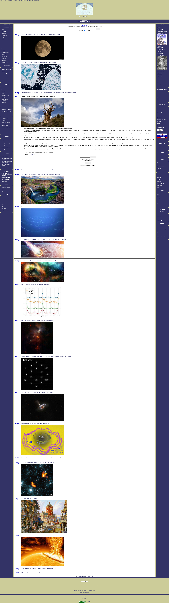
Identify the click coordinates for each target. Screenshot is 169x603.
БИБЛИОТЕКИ (162, 143)
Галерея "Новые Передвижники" (84, 592)
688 (89, 576)
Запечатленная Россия (6, 130)
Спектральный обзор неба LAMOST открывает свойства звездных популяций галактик (41, 260)
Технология (159, 121)
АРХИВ (6, 194)
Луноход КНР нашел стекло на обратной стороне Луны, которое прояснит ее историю (40, 34)
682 (78, 576)
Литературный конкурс (6, 177)
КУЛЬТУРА (7, 84)
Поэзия (3, 44)
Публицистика (4, 35)
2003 (2, 198)
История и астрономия (161, 49)
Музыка (3, 93)
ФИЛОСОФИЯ (7, 105)
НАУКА (162, 24)
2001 (2, 202)
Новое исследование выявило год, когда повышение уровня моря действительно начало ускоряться (43, 169)
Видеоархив (4, 102)
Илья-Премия (4, 181)
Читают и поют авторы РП (162, 155)
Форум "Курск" (4, 145)
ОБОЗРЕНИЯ (7, 65)
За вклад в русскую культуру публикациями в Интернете (7, 174)
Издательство (4, 58)
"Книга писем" (4, 74)
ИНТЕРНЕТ (162, 211)
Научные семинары (160, 86)
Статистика (90, 590)
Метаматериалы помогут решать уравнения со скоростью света (35, 423)
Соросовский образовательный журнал (161, 113)
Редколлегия (159, 177)
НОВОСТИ (162, 223)
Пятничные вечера (5, 156)
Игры (158, 164)
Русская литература (160, 127)
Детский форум (4, 149)
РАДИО (162, 152)
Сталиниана (4, 133)
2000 (2, 204)
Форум (3, 191)
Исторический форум (6, 147)
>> (94, 576)
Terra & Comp (33, 154)
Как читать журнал (160, 183)
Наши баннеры (159, 220)
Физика (158, 123)
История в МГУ (4, 120)
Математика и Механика (161, 119)
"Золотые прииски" (5, 78)
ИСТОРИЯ (7, 114)
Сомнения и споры (5, 52)
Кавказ (3, 39)
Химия (158, 125)
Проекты (158, 196)
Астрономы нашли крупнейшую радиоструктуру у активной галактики (37, 462)
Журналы (158, 199)
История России (5, 118)
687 (87, 576)
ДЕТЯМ (6, 184)
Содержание (7, 0)
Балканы (3, 41)
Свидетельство (83, 26)
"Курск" (3, 37)
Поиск (158, 194)
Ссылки (87, 590)
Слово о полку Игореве (6, 122)
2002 (2, 200)
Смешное (158, 170)
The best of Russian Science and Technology (162, 237)
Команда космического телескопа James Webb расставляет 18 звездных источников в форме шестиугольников (46, 356)
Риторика (3, 97)
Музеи (158, 162)
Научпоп (158, 149)
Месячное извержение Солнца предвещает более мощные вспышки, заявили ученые (40, 535)
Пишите (15, 0)
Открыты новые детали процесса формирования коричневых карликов (37, 320)
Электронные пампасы (6, 187)
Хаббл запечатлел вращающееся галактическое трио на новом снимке (37, 392)
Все (157, 227)
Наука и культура (160, 53)
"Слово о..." (4, 71)
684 (82, 576)
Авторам (158, 179)
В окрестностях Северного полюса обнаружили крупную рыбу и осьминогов (38, 62)
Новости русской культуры (7, 27)
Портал (1, 0)
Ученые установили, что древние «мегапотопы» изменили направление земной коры (40, 174)
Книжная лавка (4, 60)
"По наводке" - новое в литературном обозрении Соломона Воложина (37, 572)
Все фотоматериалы (5, 210)
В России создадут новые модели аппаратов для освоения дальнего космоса (38, 568)
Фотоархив (4, 208)
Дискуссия (36, 0)
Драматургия (4, 46)
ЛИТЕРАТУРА (7, 24)
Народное (159, 168)
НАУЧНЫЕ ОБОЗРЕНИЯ (162, 89)
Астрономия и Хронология (6, 127)
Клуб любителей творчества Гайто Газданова (7, 162)
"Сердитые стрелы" (5, 80)
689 (91, 576)
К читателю (4, 31)
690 (92, 576)
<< (74, 576)
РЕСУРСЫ (162, 190)
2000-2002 (162, 55)
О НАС (162, 174)
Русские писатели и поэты (162, 201)
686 (85, 576)
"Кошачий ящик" (5, 76)
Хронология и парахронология (5, 125)
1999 (2, 206)
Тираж (158, 187)
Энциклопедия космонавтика (159, 74)
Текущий (3, 197)
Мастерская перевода (6, 167)
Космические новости (161, 71)
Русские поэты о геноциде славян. (29, 498)
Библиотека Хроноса (161, 146)
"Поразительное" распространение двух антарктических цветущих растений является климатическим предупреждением (48, 92)
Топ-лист (31, 0)
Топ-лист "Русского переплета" (160, 216)
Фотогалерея (4, 91)
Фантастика (4, 189)
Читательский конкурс (6, 179)
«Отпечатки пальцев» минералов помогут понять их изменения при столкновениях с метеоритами (43, 239)
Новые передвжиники (6, 89)
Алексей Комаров (85, 596)
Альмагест (3, 129)
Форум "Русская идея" (6, 143)
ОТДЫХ (162, 159)
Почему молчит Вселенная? (162, 31)
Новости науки (159, 230)
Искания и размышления (6, 48)
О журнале (159, 181)
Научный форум (5, 141)
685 (83, 576)
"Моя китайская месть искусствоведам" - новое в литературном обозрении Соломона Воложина (43, 457)
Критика (3, 50)
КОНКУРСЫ (6, 171)
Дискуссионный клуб (5, 139)
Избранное (159, 203)
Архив (85, 590)
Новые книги (4, 54)
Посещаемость (159, 198)
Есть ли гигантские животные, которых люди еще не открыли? (35, 206)
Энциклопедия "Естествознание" (160, 77)
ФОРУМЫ (7, 136)
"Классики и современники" (7, 69)
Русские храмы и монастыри (5, 100)
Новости (20, 0)
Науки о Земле (159, 117)
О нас (11, 0)
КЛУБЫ (7, 153)
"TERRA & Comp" (160, 95)
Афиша (3, 29)
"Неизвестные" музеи (5, 95)
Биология (158, 115)
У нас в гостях (4, 56)
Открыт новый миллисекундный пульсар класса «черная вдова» (36, 284)
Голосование (26, 0)
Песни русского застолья (161, 166)
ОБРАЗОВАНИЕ (162, 104)
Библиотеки (159, 205)
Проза (3, 42)
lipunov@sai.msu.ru (98, 585)
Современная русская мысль (7, 109)
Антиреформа (159, 110)
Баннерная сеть (160, 218)
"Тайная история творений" (7, 73)
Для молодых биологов (162, 140)
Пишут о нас (159, 185)
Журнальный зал (5, 62)
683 (80, 576)
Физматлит (159, 80)
